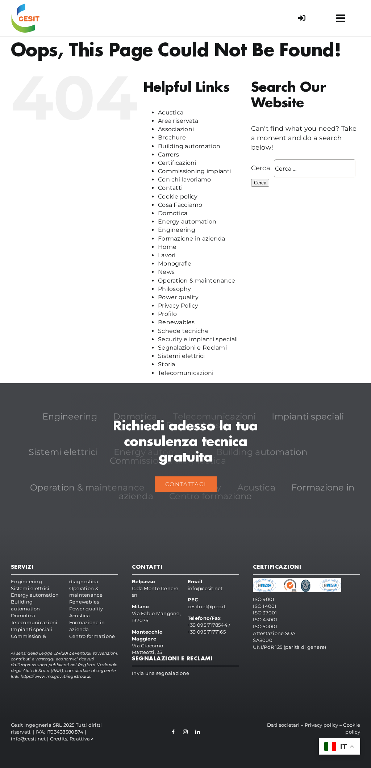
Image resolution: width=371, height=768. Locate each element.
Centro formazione (92, 636)
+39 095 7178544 (208, 625)
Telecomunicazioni (186, 373)
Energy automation (187, 221)
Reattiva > (82, 739)
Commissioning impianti (195, 171)
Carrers (168, 154)
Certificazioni (177, 162)
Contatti (170, 187)
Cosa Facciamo (180, 204)
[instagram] (185, 732)
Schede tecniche (183, 330)
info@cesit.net (205, 588)
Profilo (167, 313)
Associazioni (176, 129)
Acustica (170, 112)
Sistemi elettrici (181, 355)
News (166, 271)
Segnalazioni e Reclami (192, 347)
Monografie (175, 263)
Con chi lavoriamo (184, 179)
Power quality (178, 297)
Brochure (172, 137)
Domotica (172, 213)
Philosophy (174, 288)
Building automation (189, 146)
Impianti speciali (32, 629)
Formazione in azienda (191, 238)
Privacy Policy (178, 305)
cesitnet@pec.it (207, 606)
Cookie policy (178, 196)
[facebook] (173, 732)
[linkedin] (197, 732)
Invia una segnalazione (160, 673)
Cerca (260, 182)
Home (167, 246)
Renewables (176, 322)
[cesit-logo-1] (25, 7)
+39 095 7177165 (207, 632)
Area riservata (178, 120)
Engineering (176, 229)
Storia (166, 364)
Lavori (167, 255)
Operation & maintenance (196, 280)
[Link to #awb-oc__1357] (340, 18)
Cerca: (261, 168)
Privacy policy (321, 725)
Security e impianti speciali (198, 339)
